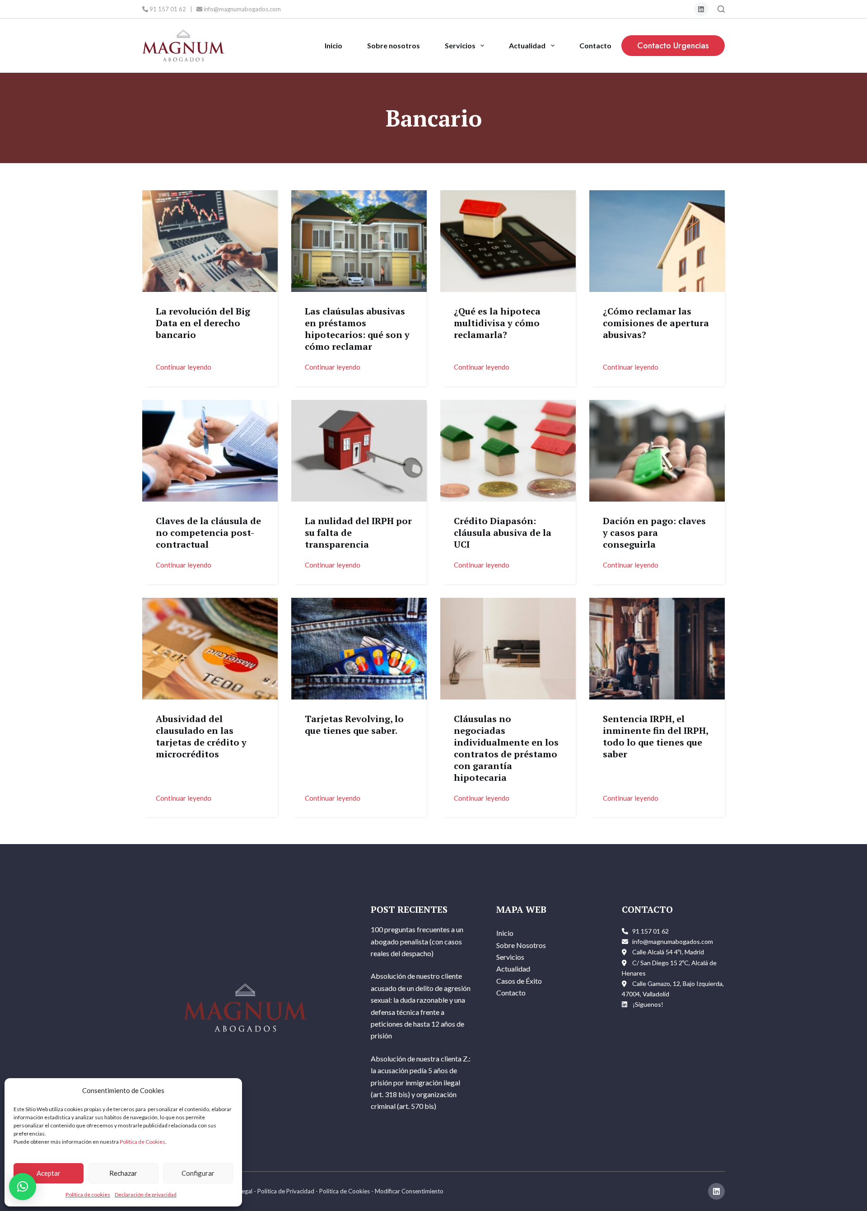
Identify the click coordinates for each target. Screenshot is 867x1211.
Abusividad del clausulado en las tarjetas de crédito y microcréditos (201, 736)
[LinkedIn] (701, 9)
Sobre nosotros (393, 45)
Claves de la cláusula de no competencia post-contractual (208, 532)
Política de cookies (87, 1194)
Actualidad (527, 45)
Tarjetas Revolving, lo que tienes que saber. (354, 725)
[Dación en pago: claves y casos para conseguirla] (657, 451)
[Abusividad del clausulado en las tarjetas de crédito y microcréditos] (210, 648)
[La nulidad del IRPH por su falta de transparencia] (359, 451)
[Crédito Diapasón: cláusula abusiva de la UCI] (508, 451)
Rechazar (123, 1173)
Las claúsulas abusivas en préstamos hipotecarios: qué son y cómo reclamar (357, 328)
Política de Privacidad (285, 1191)
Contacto (595, 45)
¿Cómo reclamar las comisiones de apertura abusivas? (656, 323)
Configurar (198, 1173)
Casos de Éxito (519, 980)
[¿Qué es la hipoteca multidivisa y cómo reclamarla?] (508, 241)
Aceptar (49, 1173)
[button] (22, 1186)
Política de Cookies (142, 1141)
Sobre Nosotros (521, 945)
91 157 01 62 (167, 9)
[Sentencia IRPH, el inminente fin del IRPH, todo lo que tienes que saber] (657, 648)
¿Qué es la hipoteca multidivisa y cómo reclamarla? (497, 323)
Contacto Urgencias (673, 46)
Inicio (333, 45)
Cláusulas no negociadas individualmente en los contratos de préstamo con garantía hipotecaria (506, 748)
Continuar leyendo (183, 366)
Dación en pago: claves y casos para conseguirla (654, 532)
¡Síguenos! (648, 1004)
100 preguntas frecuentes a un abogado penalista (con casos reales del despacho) (417, 941)
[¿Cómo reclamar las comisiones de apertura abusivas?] (657, 241)
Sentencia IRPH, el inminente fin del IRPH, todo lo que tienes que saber (655, 736)
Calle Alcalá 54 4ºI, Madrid (668, 952)
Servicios (460, 45)
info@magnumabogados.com (241, 9)
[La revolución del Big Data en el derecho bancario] (210, 241)
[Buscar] (721, 9)
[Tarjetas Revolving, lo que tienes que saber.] (359, 648)
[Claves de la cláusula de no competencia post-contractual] (210, 451)
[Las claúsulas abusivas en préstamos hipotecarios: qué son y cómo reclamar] (359, 241)
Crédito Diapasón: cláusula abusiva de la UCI (502, 532)
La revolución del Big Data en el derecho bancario (203, 323)
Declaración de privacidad (146, 1194)
